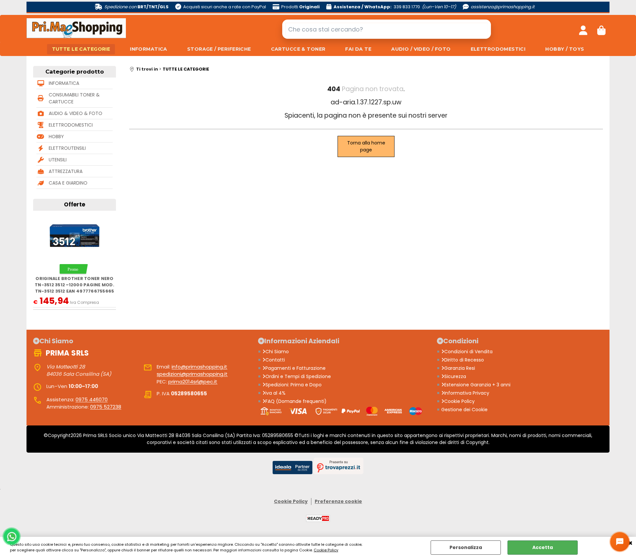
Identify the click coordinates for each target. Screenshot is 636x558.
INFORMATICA (148, 49)
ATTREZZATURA (65, 171)
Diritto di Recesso (464, 360)
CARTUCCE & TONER (298, 49)
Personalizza (466, 547)
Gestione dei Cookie (464, 409)
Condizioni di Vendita (468, 351)
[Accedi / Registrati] (583, 29)
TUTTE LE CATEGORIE (81, 49)
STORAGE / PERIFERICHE (219, 49)
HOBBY (56, 136)
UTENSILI (58, 159)
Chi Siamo (277, 351)
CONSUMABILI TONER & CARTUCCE (74, 98)
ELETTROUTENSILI (67, 148)
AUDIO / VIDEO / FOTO (420, 49)
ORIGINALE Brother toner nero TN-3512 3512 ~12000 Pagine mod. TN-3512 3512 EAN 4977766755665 (74, 285)
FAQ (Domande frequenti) (296, 401)
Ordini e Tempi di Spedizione (298, 376)
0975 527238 (105, 406)
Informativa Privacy (466, 393)
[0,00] (601, 29)
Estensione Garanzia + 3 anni (477, 384)
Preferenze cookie (338, 501)
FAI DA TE (358, 49)
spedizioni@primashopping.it (192, 373)
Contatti (275, 360)
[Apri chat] (619, 541)
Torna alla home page (366, 146)
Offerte (74, 204)
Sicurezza (455, 376)
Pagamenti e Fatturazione (295, 368)
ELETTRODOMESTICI (498, 49)
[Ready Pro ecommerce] (318, 518)
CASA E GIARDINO (68, 183)
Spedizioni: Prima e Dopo (293, 384)
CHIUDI (630, 543)
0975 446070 (92, 399)
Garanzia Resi (459, 368)
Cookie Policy (326, 550)
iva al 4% (275, 393)
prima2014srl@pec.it (192, 381)
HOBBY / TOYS (564, 49)
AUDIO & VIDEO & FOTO (75, 113)
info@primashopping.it (199, 366)
